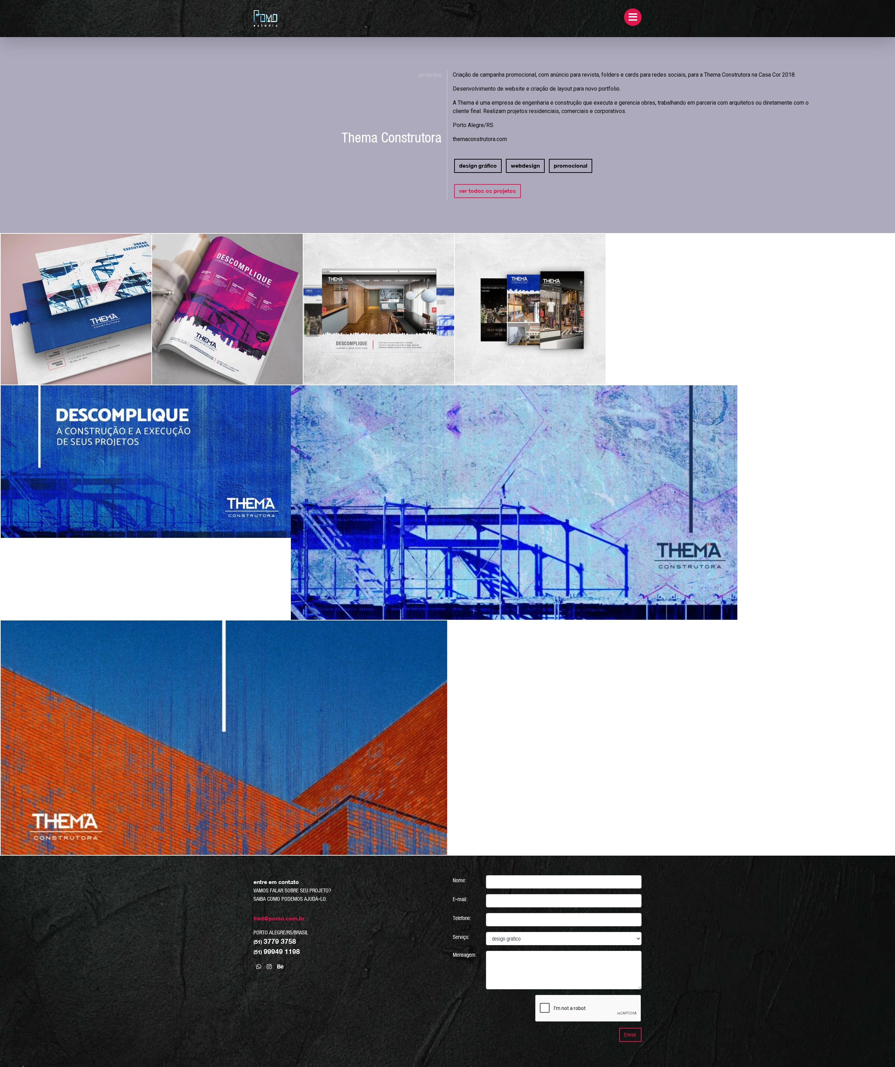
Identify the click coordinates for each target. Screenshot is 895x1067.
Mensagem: (465, 955)
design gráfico (478, 166)
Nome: (459, 880)
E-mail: (460, 899)
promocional (570, 166)
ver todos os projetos (487, 191)
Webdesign (525, 166)
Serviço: (461, 937)
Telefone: (462, 918)
